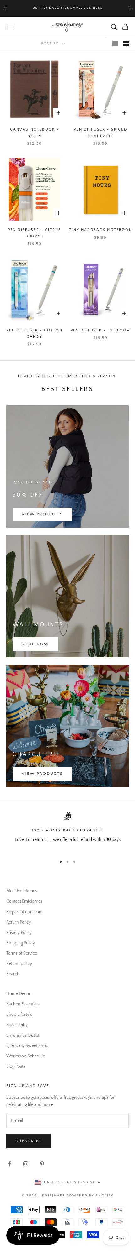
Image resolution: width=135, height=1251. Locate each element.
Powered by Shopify (90, 1195)
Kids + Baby (17, 1024)
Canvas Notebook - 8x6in (34, 133)
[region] (67, 831)
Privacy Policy (19, 932)
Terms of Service (21, 953)
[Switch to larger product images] (115, 43)
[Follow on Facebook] (9, 1164)
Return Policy (18, 922)
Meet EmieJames (21, 891)
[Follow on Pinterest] (42, 1164)
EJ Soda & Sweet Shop (27, 1045)
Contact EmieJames (24, 901)
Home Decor (18, 993)
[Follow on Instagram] (26, 1164)
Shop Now (35, 644)
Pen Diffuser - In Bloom (101, 330)
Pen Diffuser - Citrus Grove (34, 233)
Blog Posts (15, 1066)
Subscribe (28, 1141)
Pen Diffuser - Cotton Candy (34, 333)
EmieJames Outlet (22, 1035)
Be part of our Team (24, 912)
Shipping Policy (20, 943)
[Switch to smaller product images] (126, 43)
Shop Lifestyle (19, 1014)
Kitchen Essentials (22, 1004)
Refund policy (19, 963)
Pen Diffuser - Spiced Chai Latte (100, 133)
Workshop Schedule (25, 1056)
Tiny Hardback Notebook (100, 230)
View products (42, 514)
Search (12, 974)
